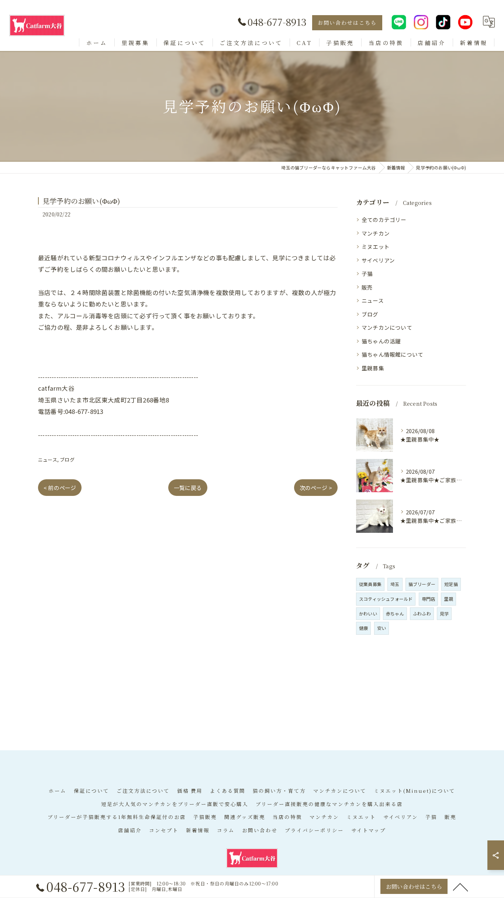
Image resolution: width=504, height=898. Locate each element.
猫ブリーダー (421, 584)
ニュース (47, 459)
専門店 (428, 599)
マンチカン (376, 233)
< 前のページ (60, 487)
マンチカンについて (387, 327)
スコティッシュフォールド (385, 599)
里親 (448, 599)
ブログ (67, 459)
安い (381, 628)
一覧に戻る (188, 487)
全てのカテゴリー (384, 219)
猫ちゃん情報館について (392, 354)
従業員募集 (370, 584)
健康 (363, 628)
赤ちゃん (395, 613)
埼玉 (394, 584)
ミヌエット (376, 246)
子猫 (367, 273)
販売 (367, 287)
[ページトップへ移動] (460, 886)
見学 (444, 613)
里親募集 (373, 368)
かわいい (368, 613)
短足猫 (451, 584)
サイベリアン (378, 260)
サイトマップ (368, 830)
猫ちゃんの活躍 (381, 341)
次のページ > (316, 487)
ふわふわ (422, 613)
